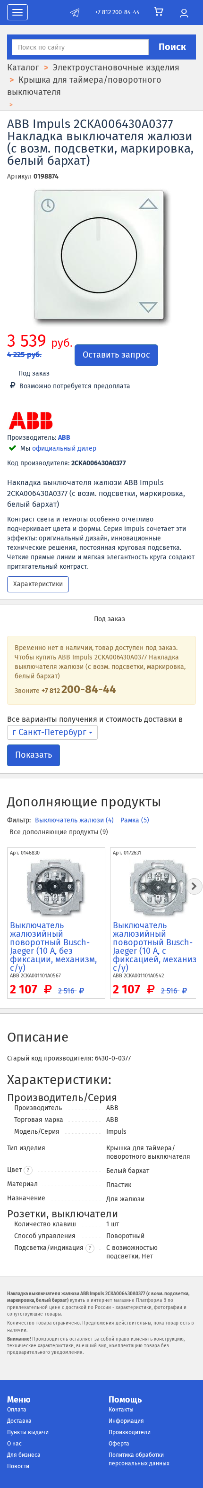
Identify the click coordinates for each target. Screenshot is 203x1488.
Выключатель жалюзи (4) (75, 820)
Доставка (19, 1421)
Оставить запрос (116, 355)
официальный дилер (64, 449)
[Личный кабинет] (184, 14)
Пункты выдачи (28, 1432)
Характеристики (38, 584)
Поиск (172, 46)
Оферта (119, 1443)
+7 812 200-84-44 (117, 12)
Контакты (121, 1409)
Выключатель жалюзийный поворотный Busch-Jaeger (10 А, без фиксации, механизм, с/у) (53, 946)
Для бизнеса (24, 1455)
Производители (130, 1432)
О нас (14, 1443)
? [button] (28, 1170)
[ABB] (30, 422)
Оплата (16, 1409)
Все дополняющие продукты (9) (58, 832)
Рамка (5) (134, 820)
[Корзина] (159, 12)
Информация (126, 1421)
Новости (18, 1466)
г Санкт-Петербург (50, 732)
